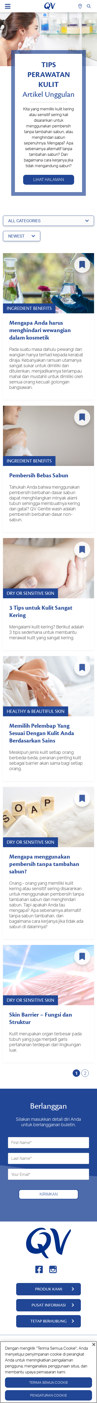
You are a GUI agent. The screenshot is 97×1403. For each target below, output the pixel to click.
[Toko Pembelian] (80, 6)
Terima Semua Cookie (48, 1382)
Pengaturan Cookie (48, 1395)
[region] (48, 1372)
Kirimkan (49, 1194)
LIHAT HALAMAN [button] (48, 179)
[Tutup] (94, 1344)
